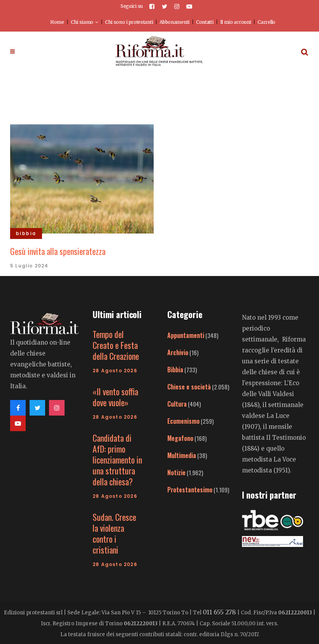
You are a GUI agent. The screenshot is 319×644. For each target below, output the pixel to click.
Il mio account (235, 22)
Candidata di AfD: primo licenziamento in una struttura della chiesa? (117, 460)
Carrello (266, 22)
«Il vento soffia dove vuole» (115, 397)
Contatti (205, 22)
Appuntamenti (185, 335)
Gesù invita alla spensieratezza (57, 251)
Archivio (177, 352)
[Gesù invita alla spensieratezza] (82, 178)
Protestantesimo (189, 489)
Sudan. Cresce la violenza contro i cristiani (114, 533)
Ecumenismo (183, 421)
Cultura (177, 404)
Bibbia (175, 369)
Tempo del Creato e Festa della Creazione (116, 345)
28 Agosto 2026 (115, 370)
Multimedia (181, 455)
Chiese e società (189, 386)
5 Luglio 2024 (29, 265)
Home (57, 22)
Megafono (180, 438)
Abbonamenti (174, 22)
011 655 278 (219, 612)
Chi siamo (82, 22)
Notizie (176, 472)
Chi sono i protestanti (129, 22)
